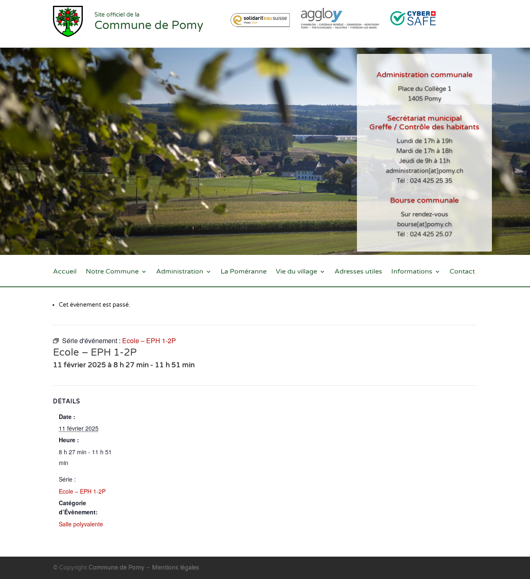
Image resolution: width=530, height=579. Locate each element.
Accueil (65, 272)
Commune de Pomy (117, 567)
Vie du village (296, 272)
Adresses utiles (358, 272)
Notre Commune (112, 272)
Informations (411, 272)
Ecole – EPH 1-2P (82, 491)
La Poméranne (244, 272)
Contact (462, 272)
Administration (179, 272)
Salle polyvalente (81, 524)
